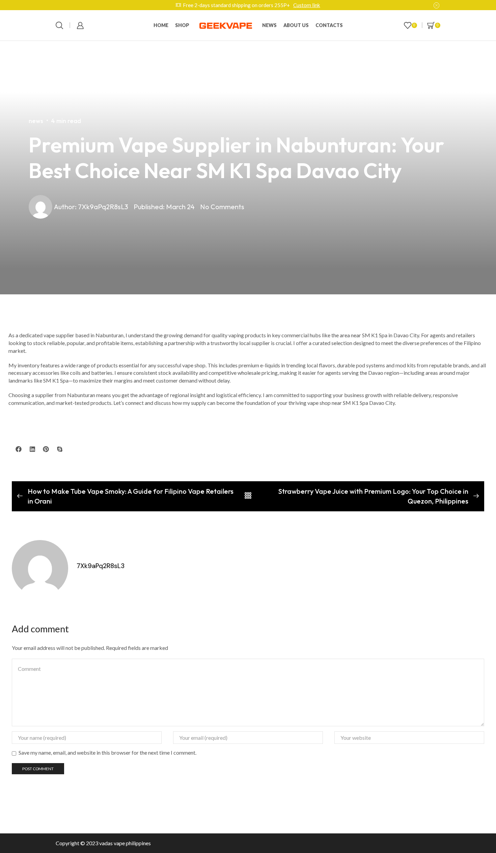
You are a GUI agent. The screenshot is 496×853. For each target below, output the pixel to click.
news (269, 25)
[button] (19, 449)
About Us (296, 25)
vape (119, 843)
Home (161, 25)
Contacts (329, 25)
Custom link (306, 5)
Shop (182, 25)
